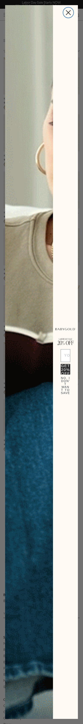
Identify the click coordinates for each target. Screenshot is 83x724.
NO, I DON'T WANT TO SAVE (65, 382)
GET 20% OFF (65, 369)
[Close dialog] (68, 12)
